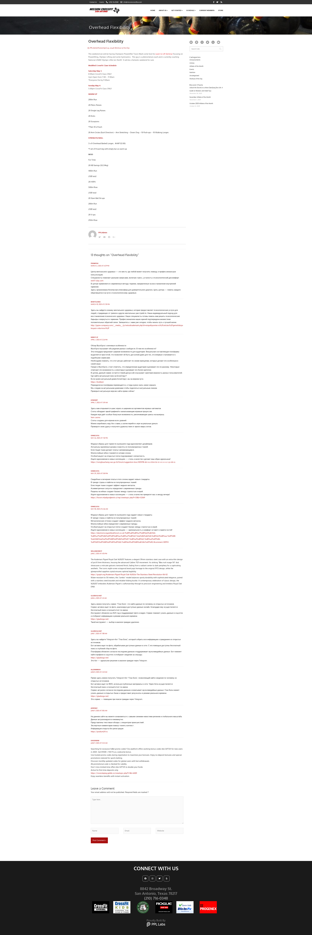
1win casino (95, 417)
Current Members (206, 10)
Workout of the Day (122, 48)
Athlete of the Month (196, 66)
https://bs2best (97, 382)
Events (192, 69)
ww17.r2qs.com (97, 280)
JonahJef (94, 400)
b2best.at (94, 337)
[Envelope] (104, 237)
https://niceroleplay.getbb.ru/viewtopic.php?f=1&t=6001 (114, 773)
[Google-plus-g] (114, 237)
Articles (192, 63)
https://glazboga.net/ (100, 619)
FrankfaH (94, 263)
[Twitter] (100, 237)
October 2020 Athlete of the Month (201, 103)
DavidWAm (95, 740)
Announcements (195, 60)
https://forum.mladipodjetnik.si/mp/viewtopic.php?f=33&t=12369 (118, 497)
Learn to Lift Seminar (164, 54)
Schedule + (191, 10)
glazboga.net (96, 596)
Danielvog (95, 435)
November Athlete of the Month (200, 97)
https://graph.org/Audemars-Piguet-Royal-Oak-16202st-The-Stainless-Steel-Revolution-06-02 (129, 574)
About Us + (163, 10)
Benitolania (96, 302)
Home (152, 10)
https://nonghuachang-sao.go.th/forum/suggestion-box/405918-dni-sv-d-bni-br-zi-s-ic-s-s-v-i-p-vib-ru (133, 462)
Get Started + (177, 10)
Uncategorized (194, 75)
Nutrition (192, 72)
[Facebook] (109, 237)
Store (220, 10)
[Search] (220, 49)
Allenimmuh (96, 670)
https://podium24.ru (99, 731)
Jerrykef (94, 708)
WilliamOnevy (96, 551)
